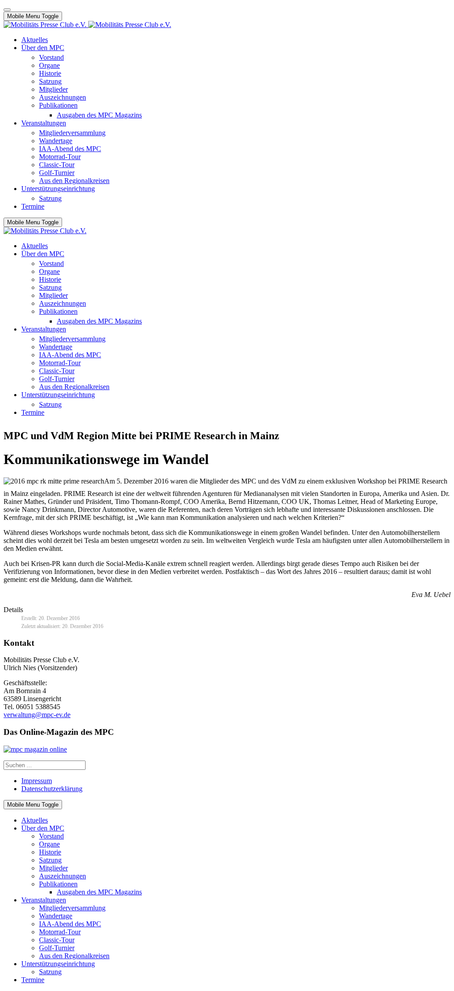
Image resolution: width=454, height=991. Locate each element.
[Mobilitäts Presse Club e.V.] (87, 24)
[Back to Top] (7, 9)
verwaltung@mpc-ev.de (37, 714)
